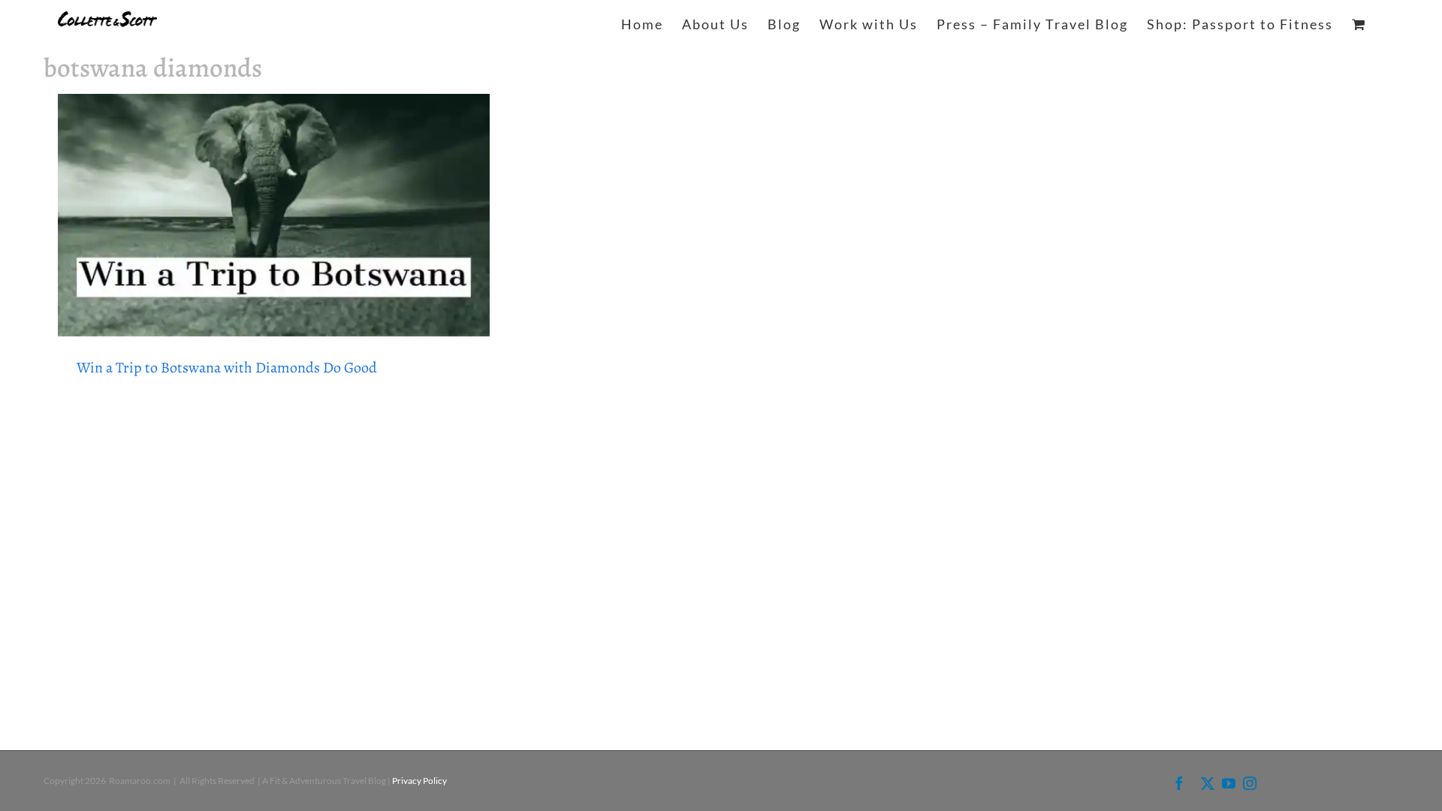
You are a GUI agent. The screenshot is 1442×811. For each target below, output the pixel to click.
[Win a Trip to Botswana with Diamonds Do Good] (274, 215)
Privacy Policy (419, 780)
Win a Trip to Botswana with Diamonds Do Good (227, 367)
